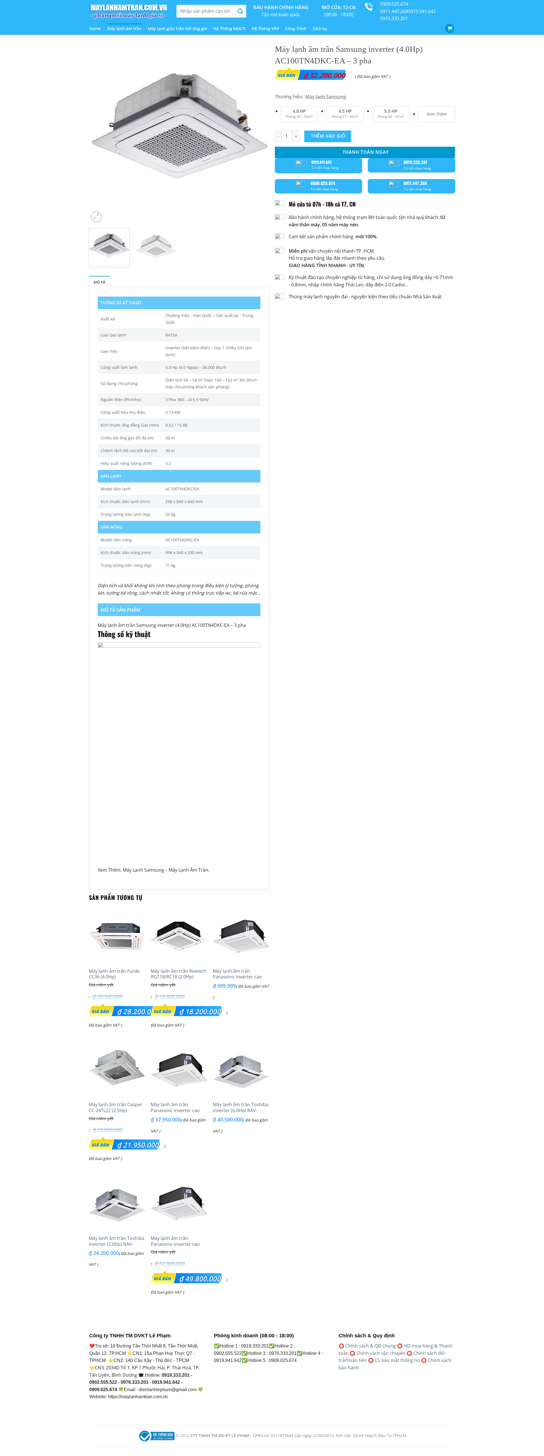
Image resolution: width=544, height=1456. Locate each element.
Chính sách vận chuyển (380, 1353)
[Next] (258, 134)
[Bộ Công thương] (156, 1435)
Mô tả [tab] (99, 282)
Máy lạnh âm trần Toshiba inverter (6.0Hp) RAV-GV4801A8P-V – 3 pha (240, 1110)
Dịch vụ (320, 28)
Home (95, 28)
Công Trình (296, 28)
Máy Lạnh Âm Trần (188, 870)
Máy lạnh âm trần (124, 28)
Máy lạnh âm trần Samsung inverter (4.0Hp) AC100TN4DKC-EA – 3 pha (172, 625)
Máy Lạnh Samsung (143, 870)
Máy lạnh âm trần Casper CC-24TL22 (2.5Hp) (115, 1108)
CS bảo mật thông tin (397, 1360)
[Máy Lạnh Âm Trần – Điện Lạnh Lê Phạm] (128, 11)
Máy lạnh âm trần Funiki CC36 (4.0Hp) (114, 974)
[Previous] (99, 134)
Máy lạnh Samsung (325, 96)
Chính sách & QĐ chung (370, 1346)
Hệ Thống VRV (265, 28)
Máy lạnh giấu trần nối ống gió (177, 28)
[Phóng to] (96, 216)
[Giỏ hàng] (449, 28)
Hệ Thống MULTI (229, 28)
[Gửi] (240, 11)
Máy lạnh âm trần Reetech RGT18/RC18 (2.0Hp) (179, 974)
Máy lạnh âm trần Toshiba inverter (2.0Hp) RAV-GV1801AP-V (116, 1244)
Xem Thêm (437, 114)
